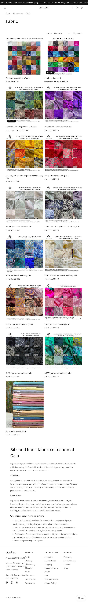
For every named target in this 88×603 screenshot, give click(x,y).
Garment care (50, 561)
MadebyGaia (16, 597)
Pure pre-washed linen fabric (18, 78)
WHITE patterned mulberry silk (19, 227)
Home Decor (18, 13)
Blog (66, 568)
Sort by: (49, 33)
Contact (67, 564)
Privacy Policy (50, 583)
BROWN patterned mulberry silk (19, 324)
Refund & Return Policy (51, 570)
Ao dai (27, 572)
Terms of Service (51, 579)
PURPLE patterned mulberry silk (58, 127)
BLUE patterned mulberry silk (18, 276)
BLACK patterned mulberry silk (19, 373)
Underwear (29, 575)
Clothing (29, 561)
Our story (68, 557)
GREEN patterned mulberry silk (57, 373)
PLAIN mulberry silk (52, 78)
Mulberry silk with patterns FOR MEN (21, 127)
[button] (4, 7)
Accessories (30, 583)
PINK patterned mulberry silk (56, 324)
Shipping (48, 564)
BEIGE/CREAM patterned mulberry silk (60, 276)
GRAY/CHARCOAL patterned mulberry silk (61, 227)
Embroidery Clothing (30, 566)
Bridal (27, 557)
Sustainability (69, 561)
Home (8, 13)
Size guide (48, 557)
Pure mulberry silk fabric (16, 431)
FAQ (46, 575)
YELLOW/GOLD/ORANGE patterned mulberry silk (24, 176)
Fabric (28, 13)
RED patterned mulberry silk (56, 175)
